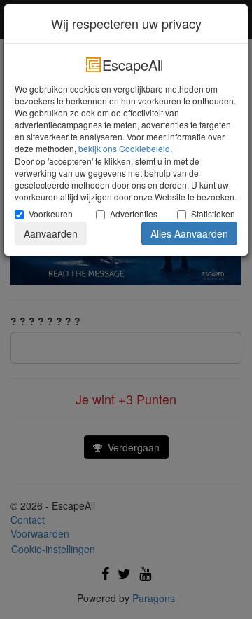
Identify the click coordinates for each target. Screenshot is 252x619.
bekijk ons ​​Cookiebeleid (124, 148)
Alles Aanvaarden (189, 233)
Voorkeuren (51, 213)
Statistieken (213, 213)
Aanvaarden (51, 233)
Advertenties (133, 213)
